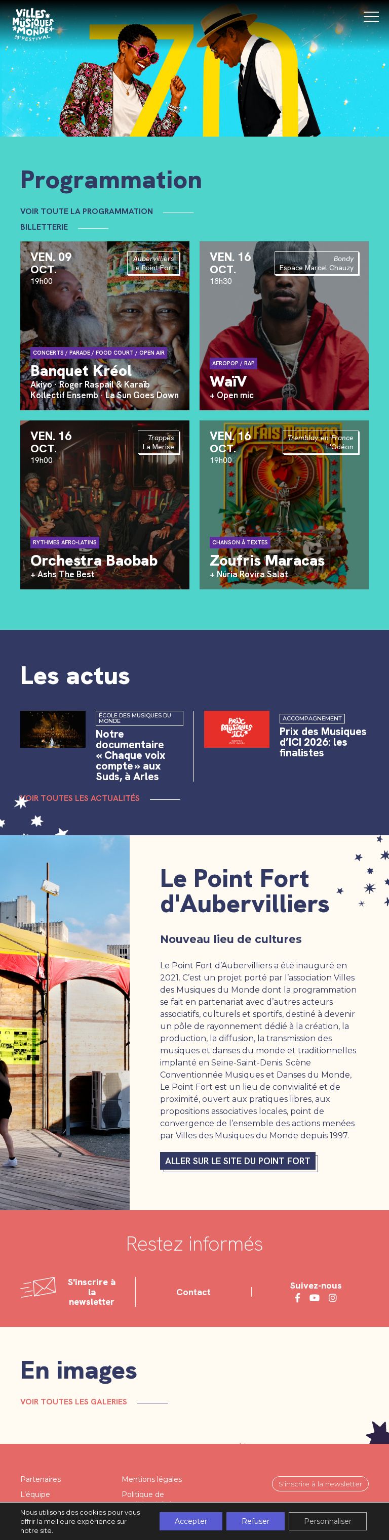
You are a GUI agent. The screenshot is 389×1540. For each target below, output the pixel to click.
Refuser (255, 1521)
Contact (193, 1292)
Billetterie (44, 227)
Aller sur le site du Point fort (237, 1161)
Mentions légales (152, 1479)
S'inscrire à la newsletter (320, 1483)
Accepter (191, 1521)
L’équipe (35, 1494)
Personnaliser (328, 1521)
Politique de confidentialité (147, 1499)
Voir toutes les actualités (80, 798)
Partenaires (40, 1479)
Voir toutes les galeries (73, 1402)
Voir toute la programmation (86, 211)
